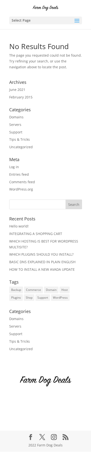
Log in (14, 167)
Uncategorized (21, 147)
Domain (51, 290)
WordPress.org (21, 189)
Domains (16, 117)
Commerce (33, 290)
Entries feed (19, 174)
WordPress (60, 298)
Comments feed (22, 182)
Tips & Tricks (19, 139)
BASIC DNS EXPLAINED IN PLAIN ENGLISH (42, 262)
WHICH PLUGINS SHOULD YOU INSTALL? (41, 254)
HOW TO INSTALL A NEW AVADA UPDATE (42, 269)
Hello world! (19, 226)
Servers (15, 124)
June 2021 (17, 89)
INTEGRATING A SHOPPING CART (35, 233)
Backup (16, 290)
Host (64, 290)
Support (15, 132)
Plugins (16, 298)
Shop (29, 298)
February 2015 (21, 97)
